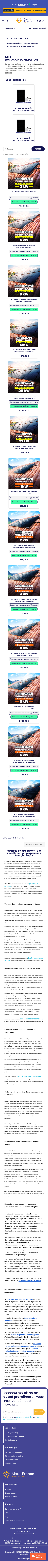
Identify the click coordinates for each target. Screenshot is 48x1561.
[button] (3, 21)
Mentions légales (24, 1558)
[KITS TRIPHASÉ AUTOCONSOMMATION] (23, 125)
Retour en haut (34, 844)
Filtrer (38, 149)
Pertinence (17, 149)
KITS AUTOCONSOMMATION (17, 39)
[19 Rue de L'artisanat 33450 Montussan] (12, 1537)
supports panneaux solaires (29, 1076)
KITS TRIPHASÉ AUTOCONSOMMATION (20, 46)
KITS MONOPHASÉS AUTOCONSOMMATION (22, 43)
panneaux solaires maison (31, 1019)
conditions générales (24, 1417)
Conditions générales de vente (24, 1547)
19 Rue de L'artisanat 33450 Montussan (12, 1542)
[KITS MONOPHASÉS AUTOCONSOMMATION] (23, 95)
